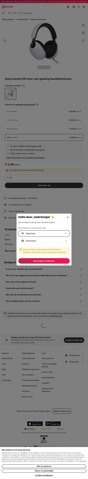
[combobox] (44, 233)
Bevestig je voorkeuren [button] (44, 261)
